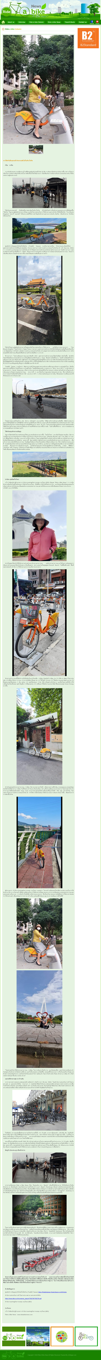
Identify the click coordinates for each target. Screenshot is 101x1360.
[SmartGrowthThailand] (62, 1346)
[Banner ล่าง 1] (13, 1346)
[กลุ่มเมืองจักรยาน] (38, 1346)
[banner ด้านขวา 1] (88, 48)
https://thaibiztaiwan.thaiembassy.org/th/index (52, 1292)
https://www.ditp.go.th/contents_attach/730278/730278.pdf (23, 1298)
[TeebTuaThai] (86, 1346)
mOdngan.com (72, 1355)
